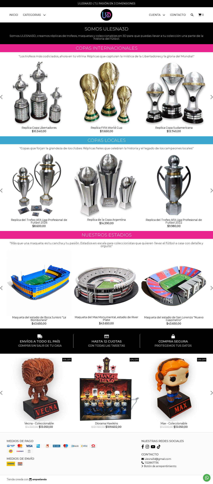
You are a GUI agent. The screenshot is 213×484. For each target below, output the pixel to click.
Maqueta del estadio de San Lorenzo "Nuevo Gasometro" (174, 319)
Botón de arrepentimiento (159, 466)
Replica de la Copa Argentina (106, 219)
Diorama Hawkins (106, 423)
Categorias (32, 14)
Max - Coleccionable (174, 423)
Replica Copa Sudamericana (174, 127)
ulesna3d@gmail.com (157, 459)
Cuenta (155, 14)
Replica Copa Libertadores (39, 127)
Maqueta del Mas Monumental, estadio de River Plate (106, 319)
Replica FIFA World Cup (106, 127)
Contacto (178, 14)
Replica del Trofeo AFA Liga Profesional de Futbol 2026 (39, 221)
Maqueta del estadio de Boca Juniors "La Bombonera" (39, 319)
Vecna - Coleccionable (39, 423)
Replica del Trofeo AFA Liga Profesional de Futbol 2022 (174, 221)
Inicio (13, 14)
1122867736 (151, 462)
